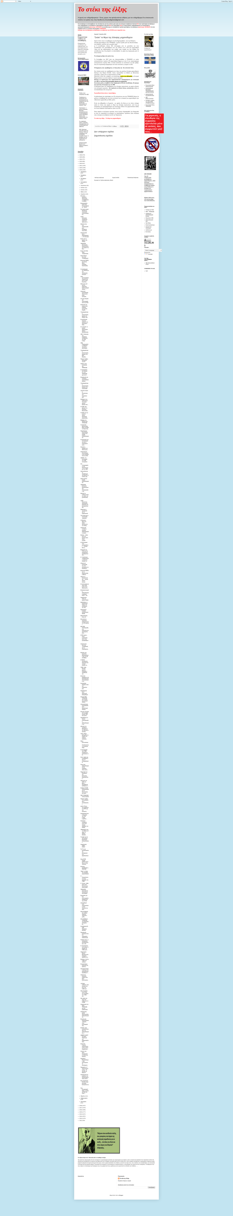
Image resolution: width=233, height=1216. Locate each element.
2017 (80, 1107)
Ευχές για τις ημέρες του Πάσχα (84, 240)
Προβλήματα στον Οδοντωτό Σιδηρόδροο (84, 692)
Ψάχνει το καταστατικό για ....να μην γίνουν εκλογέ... (84, 579)
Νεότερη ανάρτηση (99, 177)
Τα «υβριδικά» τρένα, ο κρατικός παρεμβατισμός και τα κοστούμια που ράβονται (83, 124)
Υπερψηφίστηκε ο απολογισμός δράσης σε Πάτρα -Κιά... (84, 314)
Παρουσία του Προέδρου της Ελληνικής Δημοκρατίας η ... (84, 775)
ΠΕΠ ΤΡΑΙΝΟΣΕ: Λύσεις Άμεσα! (85, 796)
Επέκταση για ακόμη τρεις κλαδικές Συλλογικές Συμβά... (84, 307)
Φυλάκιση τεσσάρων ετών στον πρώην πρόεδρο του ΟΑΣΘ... (84, 824)
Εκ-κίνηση (148, 231)
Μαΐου (82, 192)
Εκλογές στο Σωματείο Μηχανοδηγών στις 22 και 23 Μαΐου (84, 655)
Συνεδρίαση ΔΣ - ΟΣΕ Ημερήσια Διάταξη (84, 928)
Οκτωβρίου (83, 178)
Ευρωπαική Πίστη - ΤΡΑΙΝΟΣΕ (150, 105)
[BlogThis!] (122, 126)
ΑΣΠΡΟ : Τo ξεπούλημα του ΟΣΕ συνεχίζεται (84, 459)
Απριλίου (83, 194)
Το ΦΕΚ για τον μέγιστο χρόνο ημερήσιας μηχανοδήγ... (84, 415)
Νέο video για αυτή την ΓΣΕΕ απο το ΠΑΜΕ (84, 1000)
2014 (80, 1114)
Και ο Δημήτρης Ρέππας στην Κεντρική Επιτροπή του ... (85, 1083)
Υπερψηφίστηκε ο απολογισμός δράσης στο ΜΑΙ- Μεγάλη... (84, 354)
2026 (80, 155)
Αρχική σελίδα (115, 177)
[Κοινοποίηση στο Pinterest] (128, 126)
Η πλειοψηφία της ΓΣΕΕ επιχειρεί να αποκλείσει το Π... (84, 752)
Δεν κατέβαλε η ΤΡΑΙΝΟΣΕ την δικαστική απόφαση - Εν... (84, 921)
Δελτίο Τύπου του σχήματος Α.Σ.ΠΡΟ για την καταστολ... (85, 809)
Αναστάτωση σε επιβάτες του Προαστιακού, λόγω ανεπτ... (85, 1076)
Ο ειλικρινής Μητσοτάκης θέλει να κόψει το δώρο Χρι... (85, 426)
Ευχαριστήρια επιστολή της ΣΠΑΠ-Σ (84, 965)
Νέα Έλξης (148, 223)
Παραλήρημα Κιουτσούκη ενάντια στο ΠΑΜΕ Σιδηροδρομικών (85, 434)
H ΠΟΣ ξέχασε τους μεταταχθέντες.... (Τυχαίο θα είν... (84, 545)
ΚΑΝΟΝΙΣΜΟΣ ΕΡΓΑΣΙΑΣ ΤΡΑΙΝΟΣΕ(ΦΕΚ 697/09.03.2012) (150, 90)
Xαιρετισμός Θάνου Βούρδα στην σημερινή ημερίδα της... (85, 954)
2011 (80, 1120)
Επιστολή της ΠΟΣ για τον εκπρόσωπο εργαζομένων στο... (84, 552)
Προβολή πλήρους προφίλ (124, 1180)
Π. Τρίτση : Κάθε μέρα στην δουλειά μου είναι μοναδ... (84, 885)
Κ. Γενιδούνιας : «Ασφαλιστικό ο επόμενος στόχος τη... (85, 559)
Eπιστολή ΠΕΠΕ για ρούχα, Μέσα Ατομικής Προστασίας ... (85, 264)
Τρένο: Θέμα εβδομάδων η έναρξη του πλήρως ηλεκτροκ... (84, 736)
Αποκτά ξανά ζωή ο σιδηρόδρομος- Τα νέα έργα (85, 234)
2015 (80, 1112)
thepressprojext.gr (150, 225)
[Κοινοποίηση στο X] (124, 126)
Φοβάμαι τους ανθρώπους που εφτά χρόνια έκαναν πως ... (85, 402)
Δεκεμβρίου (83, 171)
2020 (80, 167)
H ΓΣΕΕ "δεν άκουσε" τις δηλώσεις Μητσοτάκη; (84, 408)
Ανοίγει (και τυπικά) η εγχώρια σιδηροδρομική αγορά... (85, 530)
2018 (80, 1105)
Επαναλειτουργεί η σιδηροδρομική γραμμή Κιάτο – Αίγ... (85, 592)
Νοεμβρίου (83, 175)
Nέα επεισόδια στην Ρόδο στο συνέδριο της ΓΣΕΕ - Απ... (84, 993)
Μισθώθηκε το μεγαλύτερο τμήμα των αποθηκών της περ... (84, 605)
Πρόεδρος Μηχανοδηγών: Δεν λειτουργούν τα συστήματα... (84, 1062)
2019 (80, 169)
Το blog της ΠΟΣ (150, 209)
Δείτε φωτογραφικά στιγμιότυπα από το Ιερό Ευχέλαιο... (85, 279)
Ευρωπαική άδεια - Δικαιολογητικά (150, 86)
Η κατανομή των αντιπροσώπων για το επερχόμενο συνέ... (84, 442)
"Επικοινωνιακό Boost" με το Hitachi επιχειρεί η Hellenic (83, 144)
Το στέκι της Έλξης (124, 1178)
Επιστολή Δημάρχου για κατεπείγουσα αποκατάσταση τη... (85, 678)
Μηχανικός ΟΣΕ (149, 218)
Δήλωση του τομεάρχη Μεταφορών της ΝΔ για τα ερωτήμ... (84, 729)
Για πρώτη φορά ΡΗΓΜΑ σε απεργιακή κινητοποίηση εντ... (85, 212)
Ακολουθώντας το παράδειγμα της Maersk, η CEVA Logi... (85, 474)
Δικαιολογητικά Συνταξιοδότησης (150, 95)
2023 (80, 161)
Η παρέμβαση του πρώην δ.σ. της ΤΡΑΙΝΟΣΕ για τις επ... (84, 372)
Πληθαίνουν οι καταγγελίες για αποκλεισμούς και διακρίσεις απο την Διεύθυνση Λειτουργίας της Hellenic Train (83, 101)
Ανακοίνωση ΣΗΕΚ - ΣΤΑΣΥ (84, 846)
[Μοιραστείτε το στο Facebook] (126, 126)
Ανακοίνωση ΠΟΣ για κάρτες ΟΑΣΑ (84, 599)
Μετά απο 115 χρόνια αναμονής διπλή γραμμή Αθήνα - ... (85, 286)
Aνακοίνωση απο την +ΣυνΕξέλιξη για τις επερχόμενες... (85, 647)
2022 (80, 163)
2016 (80, 1109)
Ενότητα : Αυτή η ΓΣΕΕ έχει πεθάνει (85, 961)
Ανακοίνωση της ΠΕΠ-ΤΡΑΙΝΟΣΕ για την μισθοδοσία (84, 1007)
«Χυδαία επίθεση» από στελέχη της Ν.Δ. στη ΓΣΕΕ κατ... (85, 986)
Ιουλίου (83, 187)
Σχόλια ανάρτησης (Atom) (107, 180)
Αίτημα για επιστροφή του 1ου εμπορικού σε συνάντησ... (84, 566)
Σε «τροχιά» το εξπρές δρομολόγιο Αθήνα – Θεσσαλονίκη (85, 329)
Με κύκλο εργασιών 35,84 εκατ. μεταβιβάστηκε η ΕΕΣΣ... (85, 198)
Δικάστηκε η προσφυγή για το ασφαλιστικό (84, 511)
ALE (147, 271)
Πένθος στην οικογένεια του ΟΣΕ (84, 93)
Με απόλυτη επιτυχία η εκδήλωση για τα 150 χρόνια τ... (85, 622)
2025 (80, 157)
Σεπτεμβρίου (84, 182)
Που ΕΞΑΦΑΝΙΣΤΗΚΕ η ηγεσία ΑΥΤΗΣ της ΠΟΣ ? (85, 1091)
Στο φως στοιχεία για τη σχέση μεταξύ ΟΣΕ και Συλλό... (85, 713)
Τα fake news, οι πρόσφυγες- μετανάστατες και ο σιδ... (84, 941)
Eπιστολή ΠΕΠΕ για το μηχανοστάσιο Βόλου (85, 572)
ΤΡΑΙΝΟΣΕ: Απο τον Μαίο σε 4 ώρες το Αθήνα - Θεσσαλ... (85, 832)
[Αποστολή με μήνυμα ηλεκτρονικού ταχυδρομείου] (121, 126)
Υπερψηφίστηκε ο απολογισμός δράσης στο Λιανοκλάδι (84, 386)
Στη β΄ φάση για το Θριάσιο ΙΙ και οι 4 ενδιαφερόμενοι (85, 760)
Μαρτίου (83, 1096)
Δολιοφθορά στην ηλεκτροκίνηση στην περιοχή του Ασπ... (84, 906)
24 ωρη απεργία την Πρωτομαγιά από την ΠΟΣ (84, 300)
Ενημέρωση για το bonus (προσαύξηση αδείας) (85, 379)
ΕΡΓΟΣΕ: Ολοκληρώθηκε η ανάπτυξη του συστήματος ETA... (85, 630)
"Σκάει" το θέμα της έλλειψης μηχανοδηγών (85, 873)
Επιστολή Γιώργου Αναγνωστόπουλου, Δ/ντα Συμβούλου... (84, 1046)
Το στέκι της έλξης (102, 9)
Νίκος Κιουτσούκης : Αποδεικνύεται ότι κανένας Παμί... (85, 744)
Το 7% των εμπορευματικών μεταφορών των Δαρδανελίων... (85, 853)
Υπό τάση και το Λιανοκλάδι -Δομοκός (84, 517)
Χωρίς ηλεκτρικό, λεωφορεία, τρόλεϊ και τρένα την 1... (84, 219)
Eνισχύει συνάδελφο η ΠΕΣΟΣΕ (84, 868)
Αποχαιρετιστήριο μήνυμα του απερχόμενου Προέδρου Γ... (85, 970)
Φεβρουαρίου (84, 1098)
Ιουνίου (83, 189)
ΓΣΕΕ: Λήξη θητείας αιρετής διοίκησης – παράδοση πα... (84, 671)
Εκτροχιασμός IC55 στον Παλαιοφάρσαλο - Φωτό (85, 205)
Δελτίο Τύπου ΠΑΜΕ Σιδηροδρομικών (85, 480)
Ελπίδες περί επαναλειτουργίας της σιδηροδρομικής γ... (85, 1030)
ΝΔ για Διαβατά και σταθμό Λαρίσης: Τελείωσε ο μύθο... (84, 914)
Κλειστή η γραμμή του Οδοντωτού (84, 448)
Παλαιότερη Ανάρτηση (133, 177)
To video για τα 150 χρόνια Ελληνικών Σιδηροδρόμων (85, 839)
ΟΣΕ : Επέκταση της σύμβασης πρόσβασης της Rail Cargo (84, 337)
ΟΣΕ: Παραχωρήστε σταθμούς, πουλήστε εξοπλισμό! (84, 345)
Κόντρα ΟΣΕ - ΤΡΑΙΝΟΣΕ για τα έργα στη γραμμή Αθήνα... (84, 699)
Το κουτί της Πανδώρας (149, 227)
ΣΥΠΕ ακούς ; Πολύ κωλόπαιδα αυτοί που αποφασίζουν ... (84, 638)
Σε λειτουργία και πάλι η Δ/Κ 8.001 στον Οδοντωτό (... (85, 586)
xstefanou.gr (149, 230)
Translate (150, 254)
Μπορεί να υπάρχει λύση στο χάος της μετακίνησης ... (85, 496)
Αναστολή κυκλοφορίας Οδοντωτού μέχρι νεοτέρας (84, 294)
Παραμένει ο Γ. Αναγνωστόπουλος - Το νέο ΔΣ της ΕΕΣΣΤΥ (84, 1070)
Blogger (121, 1195)
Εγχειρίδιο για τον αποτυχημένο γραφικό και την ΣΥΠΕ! (84, 898)
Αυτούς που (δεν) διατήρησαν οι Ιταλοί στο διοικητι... (84, 1054)
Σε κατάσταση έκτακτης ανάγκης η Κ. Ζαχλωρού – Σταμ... (84, 322)
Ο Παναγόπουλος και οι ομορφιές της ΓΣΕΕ (84, 878)
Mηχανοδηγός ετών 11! (84, 616)
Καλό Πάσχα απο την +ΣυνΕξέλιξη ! (84, 257)
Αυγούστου (84, 185)
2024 (80, 159)
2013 (80, 1116)
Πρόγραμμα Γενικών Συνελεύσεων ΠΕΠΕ (84, 611)
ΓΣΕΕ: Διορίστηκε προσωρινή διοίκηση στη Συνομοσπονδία (84, 504)
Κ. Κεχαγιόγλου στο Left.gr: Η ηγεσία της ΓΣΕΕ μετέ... (84, 947)
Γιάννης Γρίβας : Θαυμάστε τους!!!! (84, 360)
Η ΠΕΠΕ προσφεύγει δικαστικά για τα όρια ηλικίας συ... (84, 662)
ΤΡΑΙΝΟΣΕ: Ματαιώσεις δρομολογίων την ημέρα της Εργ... (85, 246)
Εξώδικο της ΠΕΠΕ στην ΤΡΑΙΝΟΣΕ (84, 421)
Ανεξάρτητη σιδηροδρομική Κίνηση (149, 215)
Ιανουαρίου (83, 1101)
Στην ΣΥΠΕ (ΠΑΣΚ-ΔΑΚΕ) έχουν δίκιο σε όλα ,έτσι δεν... (84, 862)
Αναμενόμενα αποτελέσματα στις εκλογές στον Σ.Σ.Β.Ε (85, 453)
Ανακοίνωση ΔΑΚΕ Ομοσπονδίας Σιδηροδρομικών (85, 1014)
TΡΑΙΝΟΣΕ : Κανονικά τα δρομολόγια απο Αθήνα (84, 891)
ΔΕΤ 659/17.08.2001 (149, 98)
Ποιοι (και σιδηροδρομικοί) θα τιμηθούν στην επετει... (85, 767)
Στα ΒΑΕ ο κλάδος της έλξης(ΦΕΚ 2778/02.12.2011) (150, 102)
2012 (80, 1118)
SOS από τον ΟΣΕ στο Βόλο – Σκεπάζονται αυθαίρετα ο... (85, 783)
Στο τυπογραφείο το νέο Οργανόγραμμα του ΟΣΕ (84, 466)
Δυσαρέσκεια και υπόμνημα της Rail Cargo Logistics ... (85, 816)
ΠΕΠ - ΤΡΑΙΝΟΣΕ (150, 211)
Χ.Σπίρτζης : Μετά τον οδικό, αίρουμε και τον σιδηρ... (84, 523)
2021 (80, 165)
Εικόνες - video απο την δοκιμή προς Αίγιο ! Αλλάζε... (84, 537)
